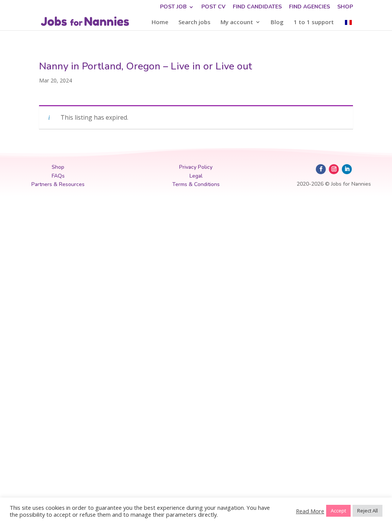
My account (236, 22)
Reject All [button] (367, 510)
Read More (310, 511)
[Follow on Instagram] (334, 169)
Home (160, 22)
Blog (277, 22)
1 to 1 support (314, 22)
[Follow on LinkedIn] (347, 169)
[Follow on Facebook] (321, 169)
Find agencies (309, 7)
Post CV (213, 7)
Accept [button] (338, 510)
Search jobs (194, 22)
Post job (173, 7)
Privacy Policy (195, 167)
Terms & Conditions (196, 184)
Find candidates (257, 7)
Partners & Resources (58, 184)
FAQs (58, 176)
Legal (196, 176)
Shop (345, 7)
